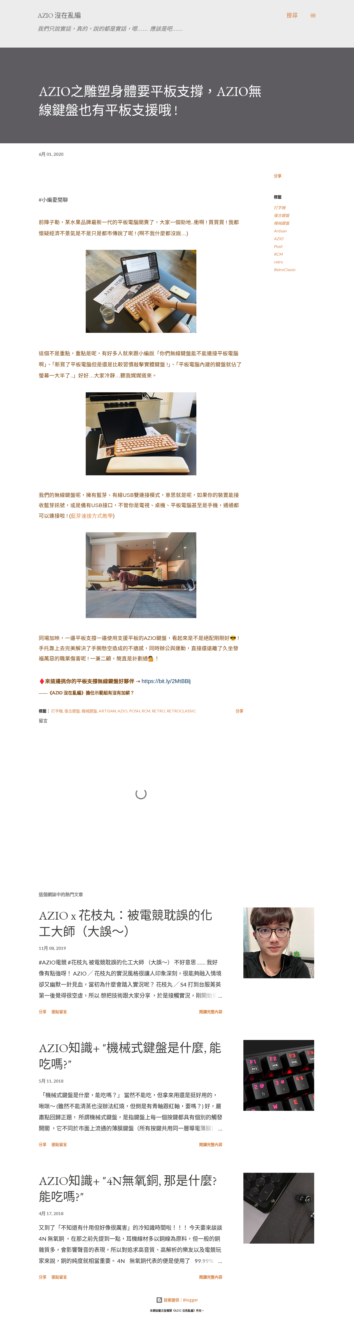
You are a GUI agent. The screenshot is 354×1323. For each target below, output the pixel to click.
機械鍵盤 (281, 223)
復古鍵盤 (281, 215)
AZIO (278, 238)
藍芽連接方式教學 (92, 516)
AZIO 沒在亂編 (59, 15)
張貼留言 (59, 1011)
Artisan (280, 231)
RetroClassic (285, 269)
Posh (278, 246)
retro (278, 262)
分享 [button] (278, 175)
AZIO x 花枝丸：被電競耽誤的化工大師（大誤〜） (125, 923)
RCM (278, 254)
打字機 (279, 207)
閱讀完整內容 (210, 1011)
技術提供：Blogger (180, 1300)
